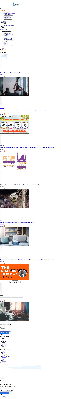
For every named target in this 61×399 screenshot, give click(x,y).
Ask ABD (3, 344)
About (5, 23)
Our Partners (6, 43)
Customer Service (4, 341)
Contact (3, 27)
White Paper (4, 347)
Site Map (3, 396)
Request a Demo (2, 29)
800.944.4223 (2, 378)
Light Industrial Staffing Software (8, 39)
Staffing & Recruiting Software (6, 31)
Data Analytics (6, 35)
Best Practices (4, 345)
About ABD (4, 22)
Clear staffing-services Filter (5, 364)
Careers (3, 7)
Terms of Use (4, 397)
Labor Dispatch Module (7, 17)
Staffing (3, 338)
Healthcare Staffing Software (8, 19)
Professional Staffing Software (8, 20)
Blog (3, 26)
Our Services (4, 21)
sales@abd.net (2, 382)
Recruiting (3, 352)
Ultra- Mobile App (8, 15)
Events (3, 346)
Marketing (3, 342)
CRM (3, 340)
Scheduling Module (6, 16)
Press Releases (4, 343)
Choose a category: (3, 362)
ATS (2, 339)
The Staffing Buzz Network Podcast (9, 25)
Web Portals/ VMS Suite (7, 14)
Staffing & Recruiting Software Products (9, 13)
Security (3, 360)
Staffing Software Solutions (6, 356)
